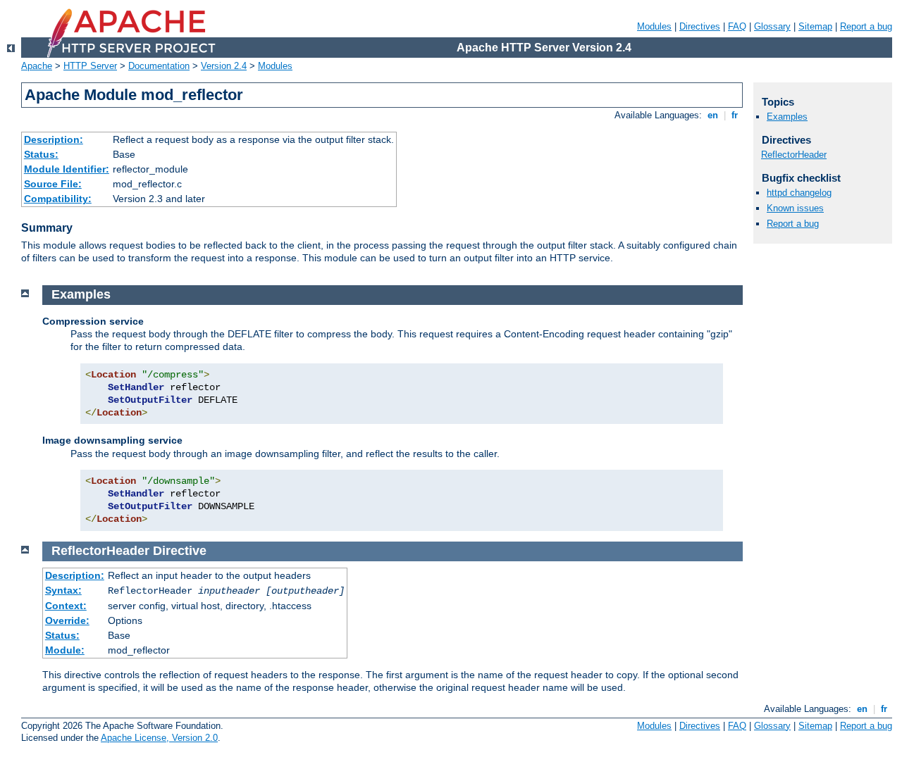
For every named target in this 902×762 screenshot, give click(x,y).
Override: (67, 620)
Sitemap (815, 26)
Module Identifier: (66, 169)
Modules (654, 26)
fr (735, 115)
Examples (787, 116)
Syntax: (63, 590)
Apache (36, 66)
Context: (66, 605)
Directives (699, 26)
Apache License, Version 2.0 (159, 737)
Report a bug (866, 26)
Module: (65, 650)
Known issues (795, 208)
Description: (53, 139)
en (713, 115)
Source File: (53, 183)
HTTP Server (90, 66)
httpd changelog (799, 192)
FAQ (737, 26)
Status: (41, 154)
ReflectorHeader (794, 154)
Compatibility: (58, 198)
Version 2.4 (224, 66)
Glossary (772, 26)
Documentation (159, 66)
